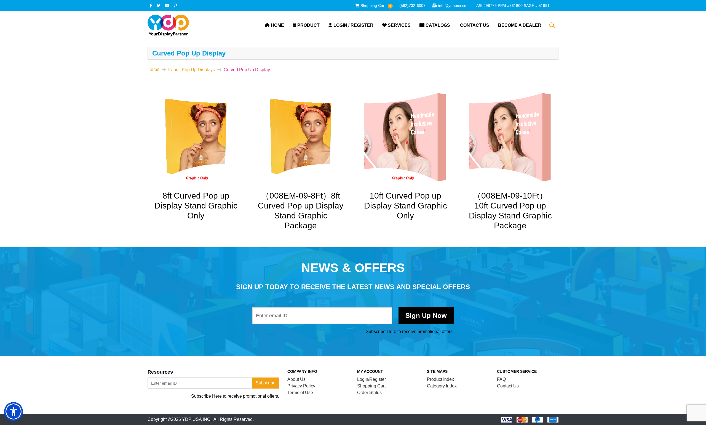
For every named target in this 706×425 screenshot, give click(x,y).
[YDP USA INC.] (168, 25)
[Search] (552, 25)
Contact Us (508, 386)
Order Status (369, 392)
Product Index (440, 379)
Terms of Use (300, 392)
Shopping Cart (371, 386)
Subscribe (426, 315)
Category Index (442, 386)
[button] (14, 411)
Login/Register (371, 379)
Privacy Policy (301, 386)
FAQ (501, 379)
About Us (296, 379)
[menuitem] (274, 25)
